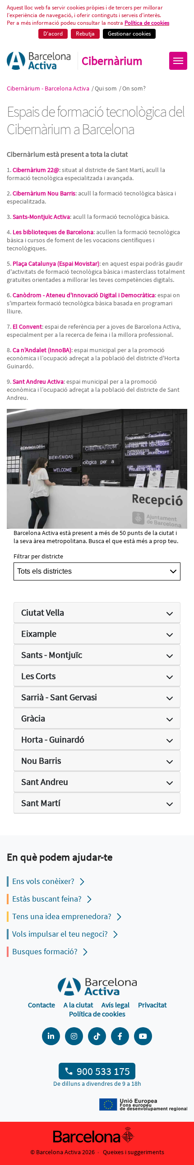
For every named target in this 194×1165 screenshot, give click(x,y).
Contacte (41, 1004)
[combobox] (97, 571)
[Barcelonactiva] (38, 61)
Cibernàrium (112, 61)
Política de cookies (147, 23)
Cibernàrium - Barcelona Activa (49, 88)
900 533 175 (103, 1071)
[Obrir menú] (178, 61)
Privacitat (152, 1004)
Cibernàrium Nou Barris (44, 193)
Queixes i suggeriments (133, 1152)
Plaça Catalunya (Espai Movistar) (56, 263)
